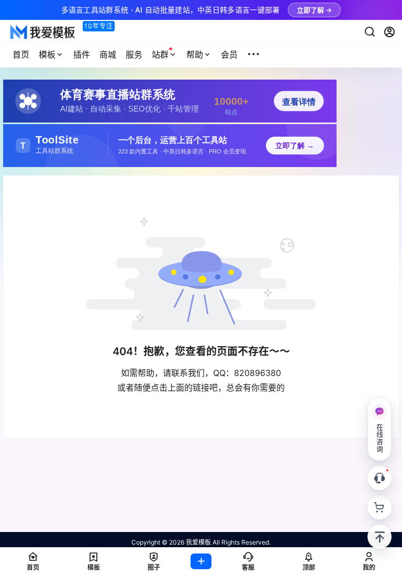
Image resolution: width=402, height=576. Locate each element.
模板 (47, 54)
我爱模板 (197, 542)
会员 (229, 54)
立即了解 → (314, 10)
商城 (107, 54)
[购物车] (379, 507)
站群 (160, 54)
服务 (134, 54)
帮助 (194, 54)
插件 (81, 54)
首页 (21, 54)
